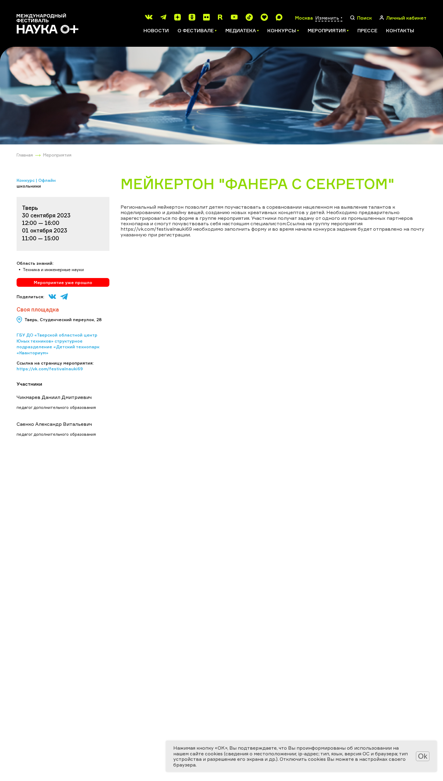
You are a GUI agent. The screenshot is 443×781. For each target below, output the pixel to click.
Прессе (367, 30)
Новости (156, 30)
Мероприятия (57, 154)
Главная (25, 154)
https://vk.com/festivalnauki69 (50, 368)
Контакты (400, 30)
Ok (422, 756)
